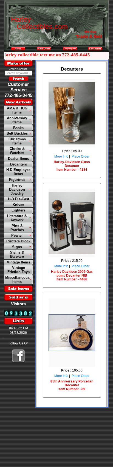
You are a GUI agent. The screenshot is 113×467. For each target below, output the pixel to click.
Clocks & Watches (17, 151)
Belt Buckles (17, 133)
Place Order (80, 156)
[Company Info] (70, 48)
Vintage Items (18, 262)
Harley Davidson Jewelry (17, 189)
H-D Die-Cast (18, 199)
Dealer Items (18, 158)
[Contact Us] (95, 48)
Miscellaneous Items (17, 279)
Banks (18, 128)
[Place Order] (44, 48)
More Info (61, 156)
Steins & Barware (17, 254)
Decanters (18, 164)
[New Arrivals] (18, 101)
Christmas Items (17, 141)
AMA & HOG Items (17, 110)
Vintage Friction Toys (18, 270)
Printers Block (18, 241)
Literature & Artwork (17, 218)
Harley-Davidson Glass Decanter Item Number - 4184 (72, 166)
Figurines (17, 180)
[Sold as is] (18, 297)
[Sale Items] (18, 288)
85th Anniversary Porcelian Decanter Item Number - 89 (71, 385)
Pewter (17, 235)
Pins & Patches (17, 228)
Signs (17, 247)
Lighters (19, 210)
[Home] (18, 48)
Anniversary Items (17, 120)
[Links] (18, 321)
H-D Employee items (18, 172)
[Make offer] (18, 63)
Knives (18, 205)
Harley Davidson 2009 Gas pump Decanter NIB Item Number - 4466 (72, 275)
